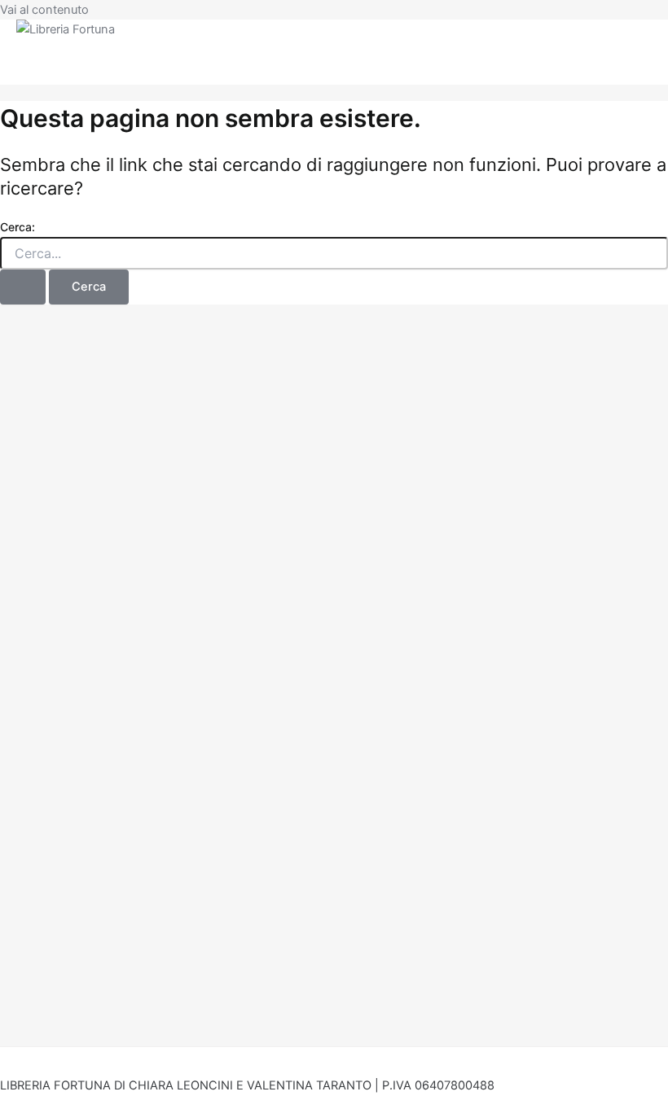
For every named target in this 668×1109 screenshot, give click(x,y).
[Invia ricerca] (23, 287)
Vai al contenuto (44, 9)
